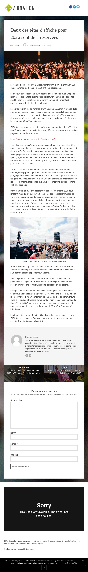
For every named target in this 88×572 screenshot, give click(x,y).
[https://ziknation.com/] (30, 355)
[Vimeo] (78, 6)
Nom (13, 433)
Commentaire (17, 400)
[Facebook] (70, 6)
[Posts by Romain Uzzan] (25, 45)
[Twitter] (74, 6)
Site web (14, 455)
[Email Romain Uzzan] (26, 355)
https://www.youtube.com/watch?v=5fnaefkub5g (33, 139)
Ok (44, 567)
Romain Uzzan (34, 45)
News (49, 45)
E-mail (14, 444)
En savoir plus (37, 544)
